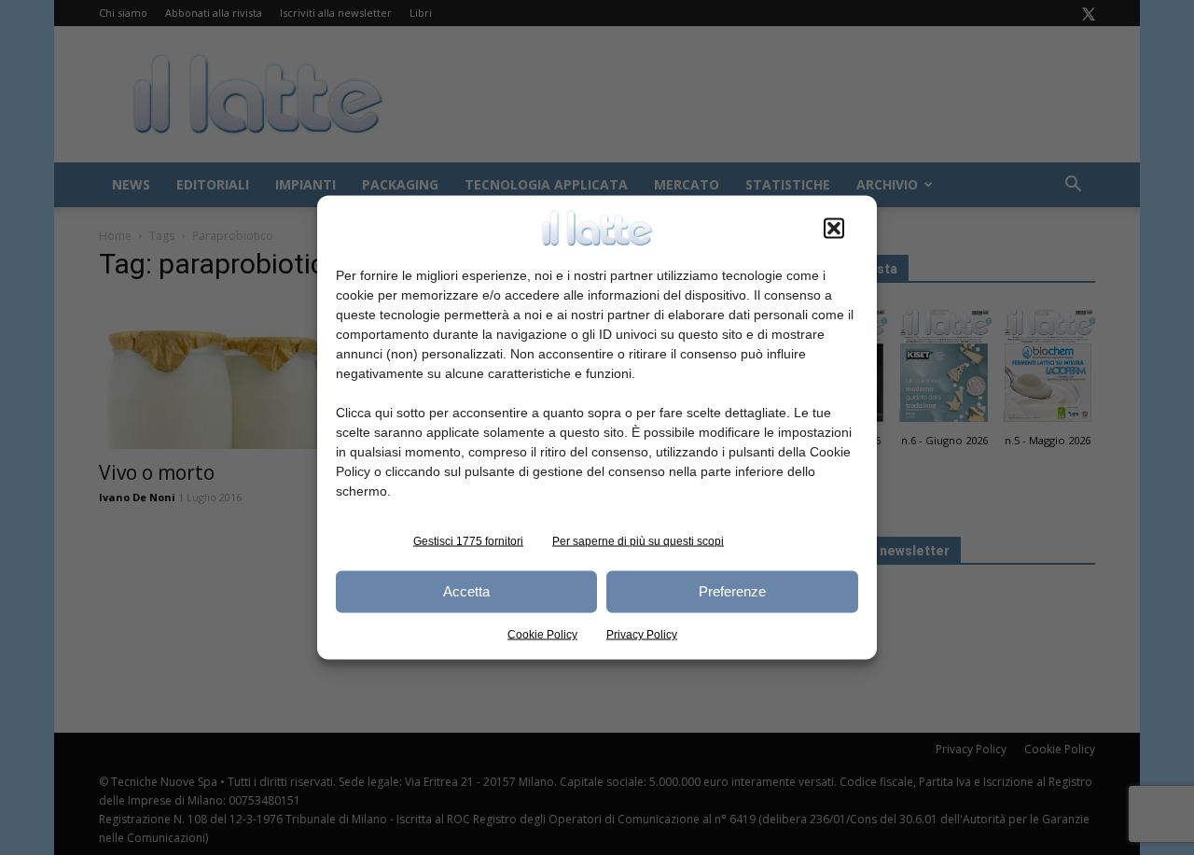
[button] (834, 227)
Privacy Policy (641, 633)
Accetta (466, 591)
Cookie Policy (542, 633)
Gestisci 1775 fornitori (468, 540)
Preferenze (732, 591)
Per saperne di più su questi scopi (638, 540)
